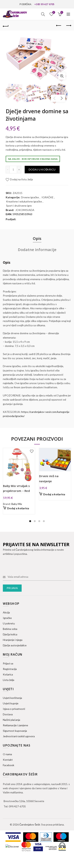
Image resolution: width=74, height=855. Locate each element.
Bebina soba (10, 628)
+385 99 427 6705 (44, 4)
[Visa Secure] (38, 846)
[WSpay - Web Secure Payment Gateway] (55, 846)
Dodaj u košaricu (42, 169)
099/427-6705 (17, 806)
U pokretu (9, 623)
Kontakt (8, 759)
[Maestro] (61, 836)
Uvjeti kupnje (10, 703)
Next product (68, 25)
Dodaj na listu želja (21, 179)
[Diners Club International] (46, 836)
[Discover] (12, 846)
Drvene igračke (30, 197)
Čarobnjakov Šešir (29, 824)
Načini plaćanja (11, 719)
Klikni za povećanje (61, 76)
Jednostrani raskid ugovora (19, 736)
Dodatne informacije (37, 249)
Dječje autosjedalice (15, 645)
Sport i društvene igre (19, 205)
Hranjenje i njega (12, 639)
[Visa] (13, 836)
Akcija (6, 612)
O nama (7, 754)
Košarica (8, 674)
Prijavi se (8, 663)
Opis (37, 238)
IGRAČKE (48, 197)
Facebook (8, 765)
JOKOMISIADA (24, 210)
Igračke (7, 617)
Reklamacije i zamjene (15, 725)
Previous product (59, 25)
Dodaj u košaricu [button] (18, 508)
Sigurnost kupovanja (15, 730)
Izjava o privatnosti (14, 708)
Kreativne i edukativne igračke (24, 201)
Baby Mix (16, 503)
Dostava (8, 714)
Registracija (10, 669)
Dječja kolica (10, 634)
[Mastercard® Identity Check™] (26, 846)
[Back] (5, 25)
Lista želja (53, 12)
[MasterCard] (31, 836)
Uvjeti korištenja (12, 697)
